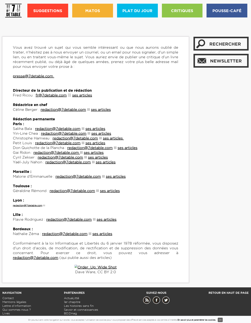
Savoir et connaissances (81, 309)
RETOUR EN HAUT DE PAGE (229, 292)
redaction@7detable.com (63, 109)
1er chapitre (72, 302)
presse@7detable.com (33, 76)
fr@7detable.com (51, 95)
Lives (6, 313)
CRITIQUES (182, 10)
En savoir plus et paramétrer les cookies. (197, 320)
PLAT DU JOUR (137, 10)
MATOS (92, 10)
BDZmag (70, 313)
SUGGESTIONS (47, 10)
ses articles (82, 95)
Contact (8, 298)
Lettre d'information (16, 305)
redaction (21, 258)
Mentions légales (14, 302)
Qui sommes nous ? (16, 309)
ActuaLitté (71, 298)
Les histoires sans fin (79, 305)
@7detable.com (44, 258)
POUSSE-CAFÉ (226, 10)
